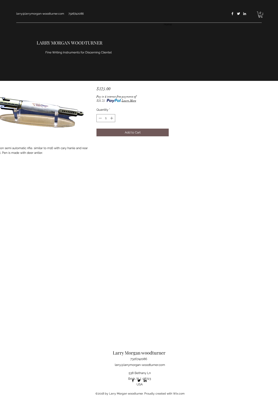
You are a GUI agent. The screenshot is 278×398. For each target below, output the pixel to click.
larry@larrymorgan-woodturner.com (40, 13)
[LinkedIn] (245, 14)
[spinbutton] (106, 118)
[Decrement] (100, 118)
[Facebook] (232, 14)
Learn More (129, 100)
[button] (260, 15)
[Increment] (112, 118)
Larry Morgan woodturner (139, 353)
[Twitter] (238, 14)
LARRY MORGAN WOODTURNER (69, 43)
